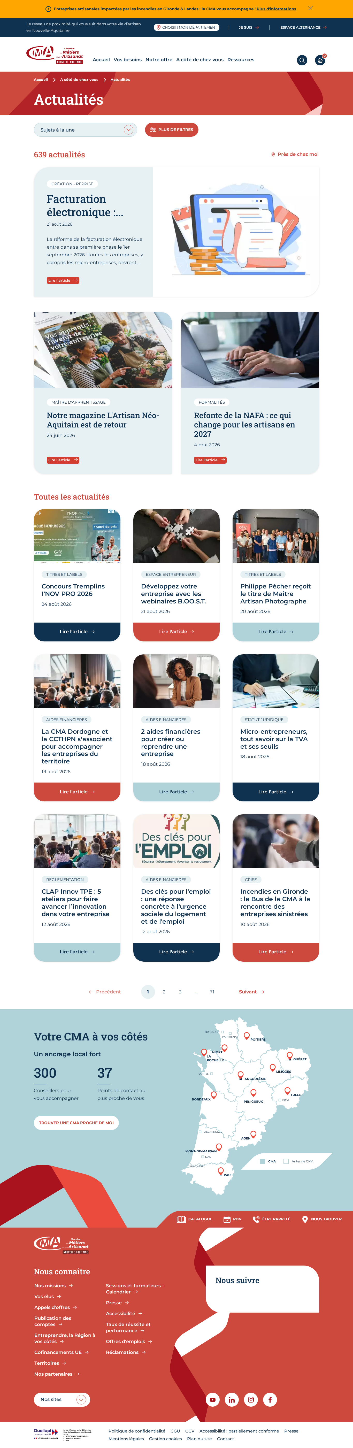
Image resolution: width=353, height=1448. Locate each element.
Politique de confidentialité (137, 1431)
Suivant (248, 992)
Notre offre (158, 60)
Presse (291, 1431)
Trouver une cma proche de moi (76, 1122)
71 (214, 994)
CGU (175, 1431)
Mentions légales (126, 1438)
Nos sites (51, 1399)
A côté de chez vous (200, 60)
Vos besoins (128, 60)
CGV (189, 1431)
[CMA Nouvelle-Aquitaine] (58, 55)
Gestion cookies (165, 1438)
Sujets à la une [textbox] (58, 130)
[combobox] (85, 130)
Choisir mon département (189, 27)
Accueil (101, 60)
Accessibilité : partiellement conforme (239, 1431)
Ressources (240, 60)
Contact (225, 1438)
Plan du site (199, 1438)
